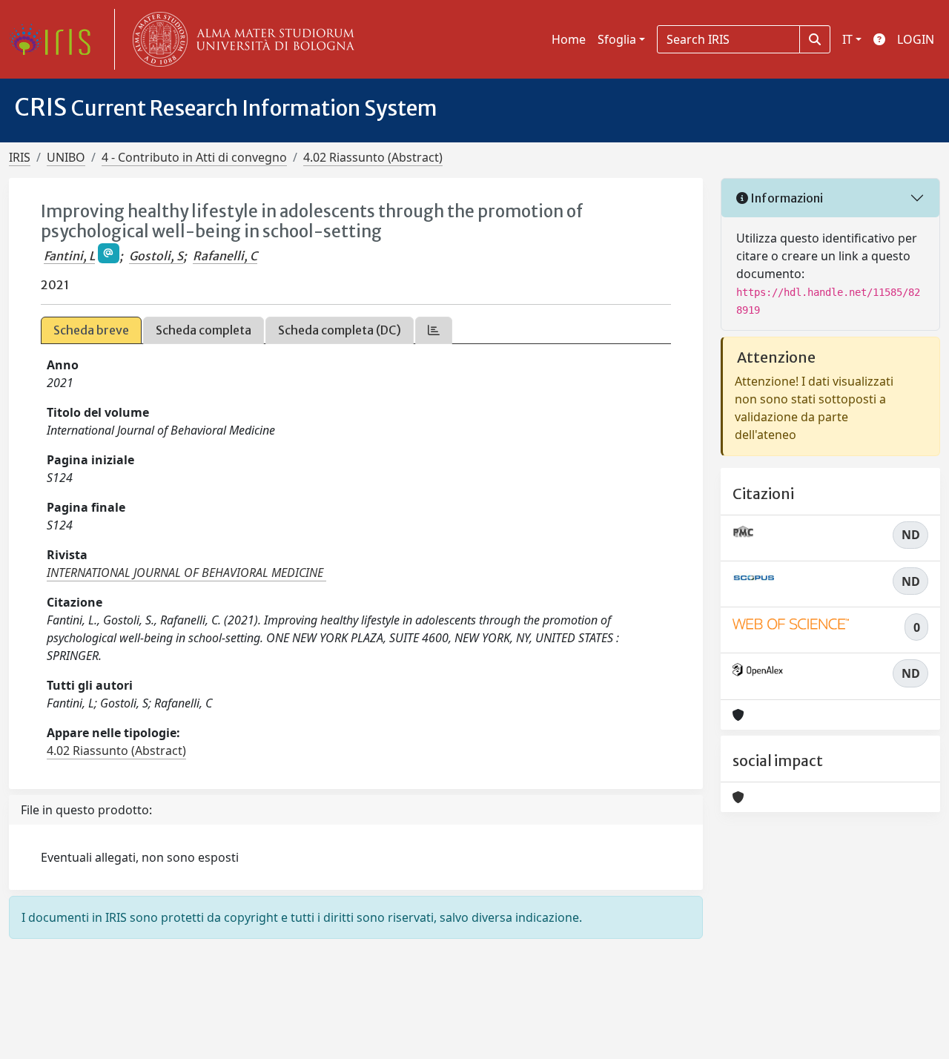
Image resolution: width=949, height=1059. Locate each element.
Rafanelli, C (225, 255)
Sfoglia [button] (617, 39)
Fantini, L (69, 255)
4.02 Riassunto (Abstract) (373, 157)
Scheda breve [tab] (91, 330)
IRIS (19, 157)
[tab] (433, 330)
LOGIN (915, 39)
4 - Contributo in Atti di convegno (194, 157)
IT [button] (847, 39)
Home (569, 39)
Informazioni (785, 198)
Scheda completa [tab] (203, 330)
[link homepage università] (240, 39)
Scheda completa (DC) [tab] (339, 330)
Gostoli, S (156, 255)
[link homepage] (55, 39)
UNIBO (66, 157)
